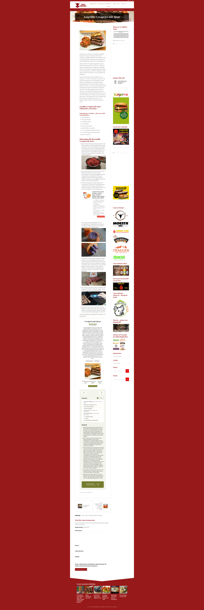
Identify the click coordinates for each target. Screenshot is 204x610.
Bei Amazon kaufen (101, 216)
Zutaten (84, 394)
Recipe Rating (79, 527)
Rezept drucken (89, 361)
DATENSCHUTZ (109, 606)
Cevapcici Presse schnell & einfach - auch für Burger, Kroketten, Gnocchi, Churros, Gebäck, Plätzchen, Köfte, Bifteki (98, 195)
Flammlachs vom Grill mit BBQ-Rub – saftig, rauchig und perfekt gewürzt (80, 598)
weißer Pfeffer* (89, 413)
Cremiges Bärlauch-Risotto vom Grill (105, 597)
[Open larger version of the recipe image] (93, 371)
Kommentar (79, 530)
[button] (89, 324)
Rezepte (88, 492)
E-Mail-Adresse (79, 551)
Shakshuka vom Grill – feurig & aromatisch (114, 597)
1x (97, 398)
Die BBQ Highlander (95, 606)
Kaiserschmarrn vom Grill (123, 595)
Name (77, 545)
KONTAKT (115, 606)
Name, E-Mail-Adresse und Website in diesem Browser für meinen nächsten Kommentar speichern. (91, 565)
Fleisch (85, 492)
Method (101, 394)
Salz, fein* (88, 410)
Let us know (88, 485)
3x (101, 398)
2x (99, 398)
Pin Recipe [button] (97, 361)
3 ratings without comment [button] (95, 515)
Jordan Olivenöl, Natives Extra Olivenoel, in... (122, 82)
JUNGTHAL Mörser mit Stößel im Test (97, 596)
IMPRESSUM (102, 606)
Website (77, 556)
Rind (92, 492)
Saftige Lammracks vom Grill (88, 596)
